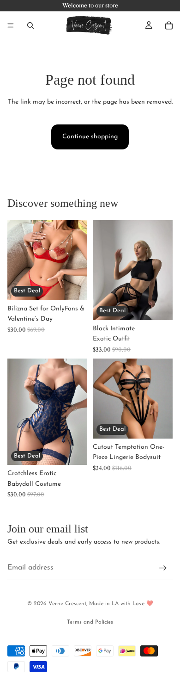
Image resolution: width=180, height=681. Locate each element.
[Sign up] (163, 568)
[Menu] (10, 25)
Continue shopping (90, 136)
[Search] (30, 25)
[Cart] (169, 25)
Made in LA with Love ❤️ (121, 604)
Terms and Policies (90, 622)
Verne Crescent (67, 604)
